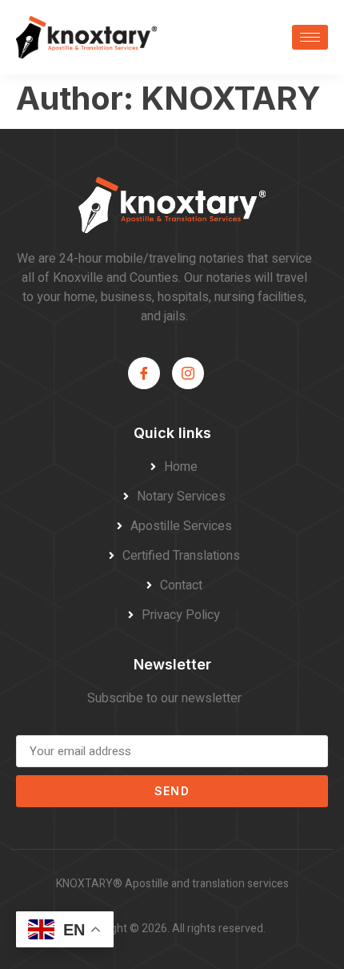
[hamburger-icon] (310, 37)
